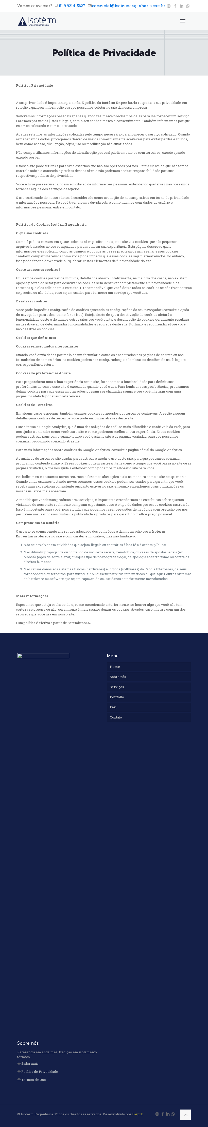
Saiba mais (30, 1063)
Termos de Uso (33, 1079)
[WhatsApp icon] (188, 5)
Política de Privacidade (39, 1071)
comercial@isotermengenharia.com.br (128, 5)
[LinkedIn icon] (181, 5)
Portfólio (117, 697)
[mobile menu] (182, 21)
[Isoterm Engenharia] (37, 21)
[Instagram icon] (169, 5)
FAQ (113, 707)
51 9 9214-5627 (72, 5)
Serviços (117, 687)
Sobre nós (118, 676)
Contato (116, 717)
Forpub (137, 1114)
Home (115, 666)
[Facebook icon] (175, 5)
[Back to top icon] (185, 1115)
